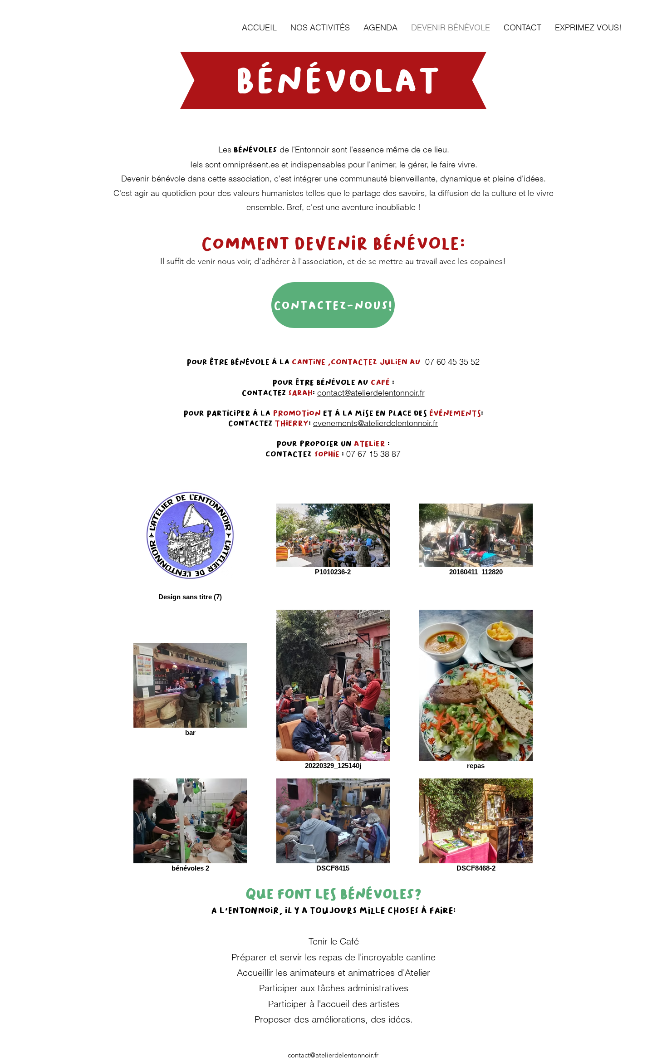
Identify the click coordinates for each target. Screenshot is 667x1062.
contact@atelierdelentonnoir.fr (371, 392)
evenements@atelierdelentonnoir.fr (375, 423)
